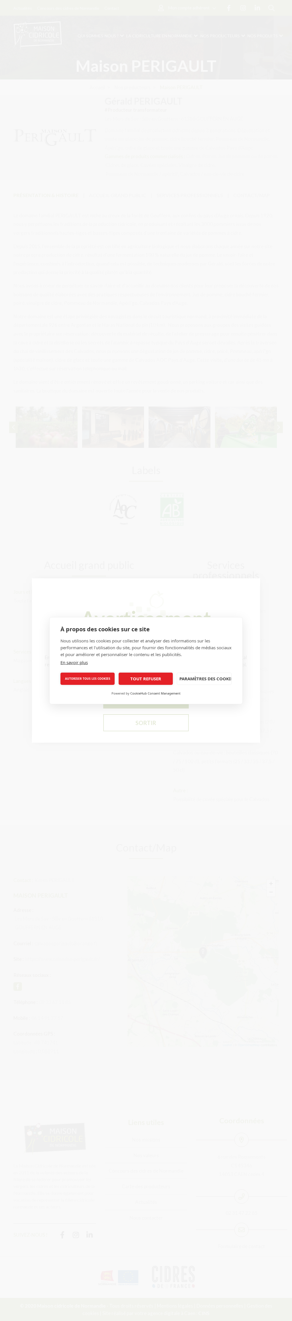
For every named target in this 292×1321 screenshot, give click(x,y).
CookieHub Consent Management (155, 693)
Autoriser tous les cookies (87, 679)
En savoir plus (74, 662)
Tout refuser (145, 678)
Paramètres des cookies (205, 678)
